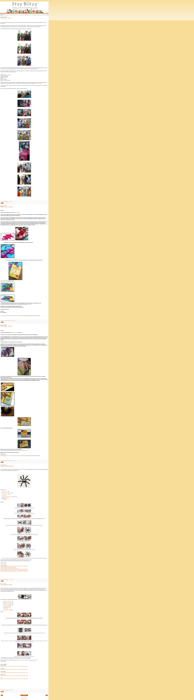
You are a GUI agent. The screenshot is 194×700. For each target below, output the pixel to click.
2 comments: (13, 460)
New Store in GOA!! (6, 18)
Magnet (16, 496)
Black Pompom (6, 603)
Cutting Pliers (6, 609)
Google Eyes (6, 606)
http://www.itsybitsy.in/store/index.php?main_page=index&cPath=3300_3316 (14, 570)
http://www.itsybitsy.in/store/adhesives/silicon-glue (9, 568)
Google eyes (5, 494)
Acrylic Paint (7, 497)
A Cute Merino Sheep (6, 584)
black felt (9, 607)
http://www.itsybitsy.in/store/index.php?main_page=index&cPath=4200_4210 (14, 669)
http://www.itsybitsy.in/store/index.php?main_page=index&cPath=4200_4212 (14, 666)
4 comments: (11, 201)
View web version (24, 697)
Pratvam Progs (17, 212)
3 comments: (11, 579)
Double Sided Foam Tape (7, 496)
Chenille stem (8, 602)
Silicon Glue (5, 495)
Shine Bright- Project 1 (7, 326)
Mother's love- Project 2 (7, 207)
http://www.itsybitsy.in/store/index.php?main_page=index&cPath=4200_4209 (14, 672)
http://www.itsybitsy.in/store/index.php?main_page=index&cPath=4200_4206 (14, 675)
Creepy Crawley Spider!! (7, 466)
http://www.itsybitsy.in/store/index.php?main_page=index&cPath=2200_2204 (14, 569)
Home (24, 695)
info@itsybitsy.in (39, 83)
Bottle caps (5, 491)
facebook (29, 304)
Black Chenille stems (6, 492)
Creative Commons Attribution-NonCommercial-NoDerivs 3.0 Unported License (30, 315)
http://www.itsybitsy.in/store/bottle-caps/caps (8, 567)
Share (2, 322)
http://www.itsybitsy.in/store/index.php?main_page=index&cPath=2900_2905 (14, 678)
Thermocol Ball (6, 601)
